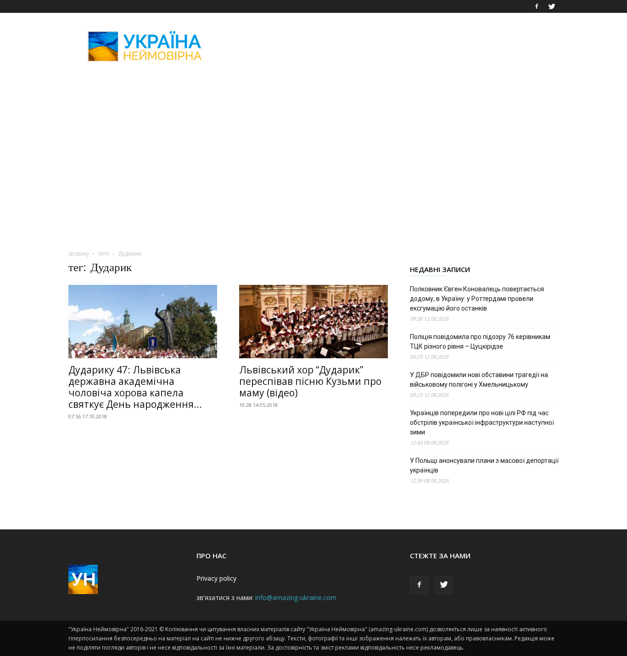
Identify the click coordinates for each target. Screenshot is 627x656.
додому (78, 253)
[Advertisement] (391, 46)
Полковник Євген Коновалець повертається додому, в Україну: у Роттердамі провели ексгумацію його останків (477, 298)
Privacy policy (216, 578)
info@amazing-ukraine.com (295, 597)
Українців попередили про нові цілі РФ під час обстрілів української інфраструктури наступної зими (482, 422)
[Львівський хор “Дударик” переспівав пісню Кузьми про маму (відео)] (313, 321)
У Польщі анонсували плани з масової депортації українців (484, 465)
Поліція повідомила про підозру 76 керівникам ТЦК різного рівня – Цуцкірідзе (480, 341)
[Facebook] (536, 6)
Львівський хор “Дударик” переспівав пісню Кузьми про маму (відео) (310, 381)
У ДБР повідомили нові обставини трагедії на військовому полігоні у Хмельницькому (479, 379)
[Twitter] (552, 6)
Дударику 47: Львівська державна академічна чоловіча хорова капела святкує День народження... (135, 387)
